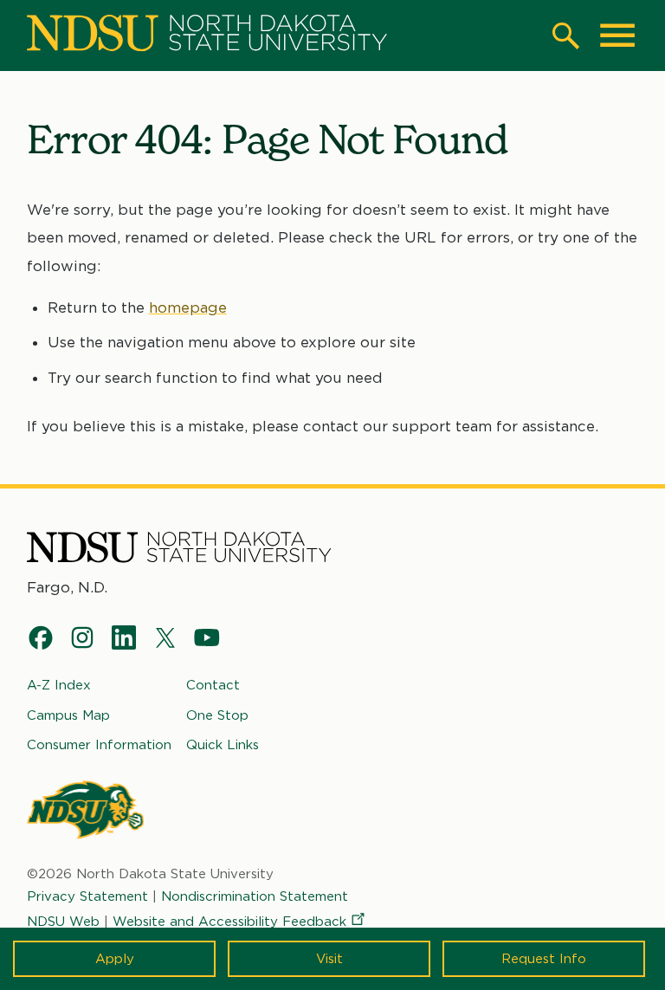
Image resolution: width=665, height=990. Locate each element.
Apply (114, 959)
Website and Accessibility (229, 921)
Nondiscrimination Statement (254, 896)
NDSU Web (63, 921)
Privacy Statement (87, 896)
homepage (188, 307)
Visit (329, 959)
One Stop (217, 715)
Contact (213, 685)
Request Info (543, 959)
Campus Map (68, 715)
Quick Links (222, 745)
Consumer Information (99, 745)
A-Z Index (59, 685)
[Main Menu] (617, 35)
